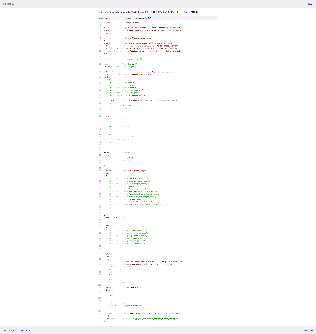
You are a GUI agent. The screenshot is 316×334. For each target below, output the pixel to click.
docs (186, 12)
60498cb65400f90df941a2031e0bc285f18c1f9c (155, 12)
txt (305, 330)
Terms (28, 330)
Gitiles (14, 330)
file (148, 18)
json (312, 330)
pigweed (102, 12)
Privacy (21, 330)
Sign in (311, 4)
